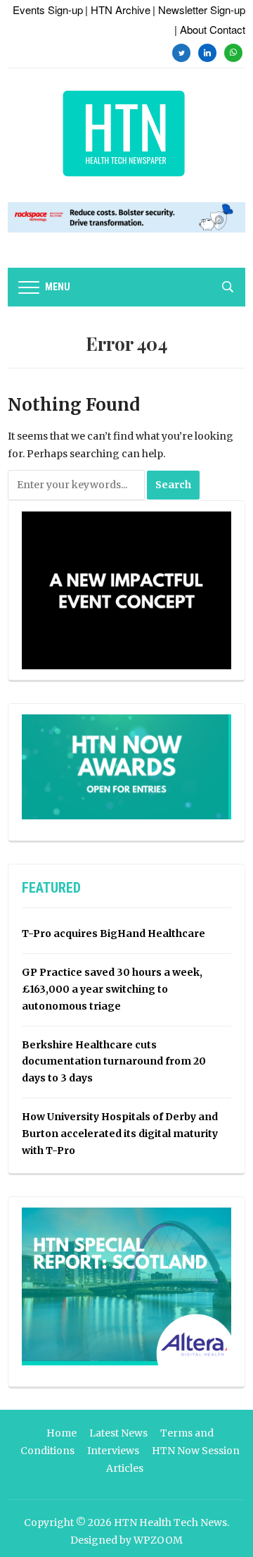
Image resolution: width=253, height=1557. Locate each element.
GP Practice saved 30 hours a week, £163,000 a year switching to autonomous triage (112, 989)
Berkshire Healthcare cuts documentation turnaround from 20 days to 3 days (114, 1061)
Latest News (118, 1433)
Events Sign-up (48, 9)
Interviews (113, 1450)
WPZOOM (158, 1540)
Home (61, 1433)
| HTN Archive (117, 9)
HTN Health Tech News (170, 1522)
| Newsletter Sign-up (199, 9)
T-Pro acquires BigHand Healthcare (113, 933)
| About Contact (209, 29)
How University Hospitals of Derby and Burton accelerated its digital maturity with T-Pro (120, 1133)
